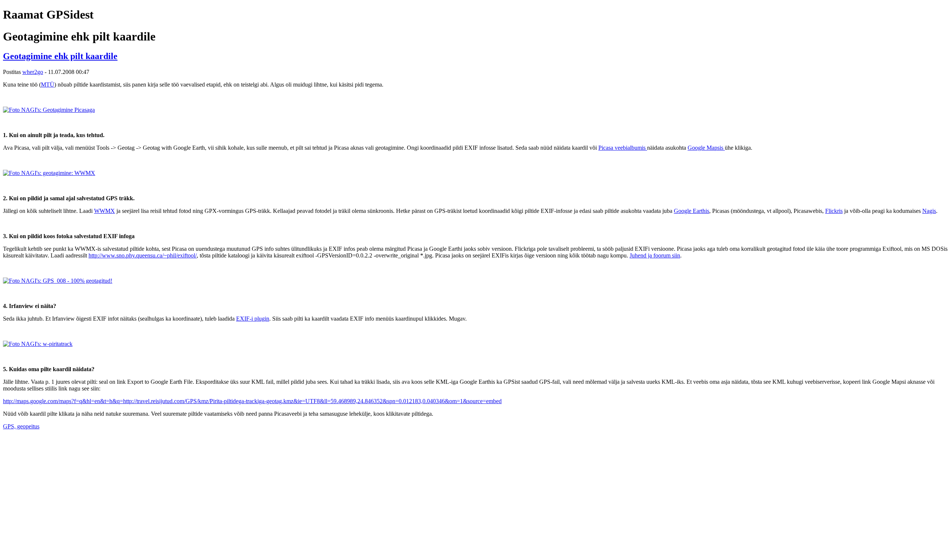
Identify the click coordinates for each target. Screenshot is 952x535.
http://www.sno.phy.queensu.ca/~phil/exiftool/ (143, 255)
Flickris (834, 211)
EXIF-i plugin (252, 318)
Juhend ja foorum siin (655, 255)
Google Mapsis (706, 148)
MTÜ (47, 84)
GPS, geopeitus (21, 426)
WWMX (104, 211)
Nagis (929, 211)
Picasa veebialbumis (622, 148)
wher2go (32, 72)
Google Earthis (691, 211)
